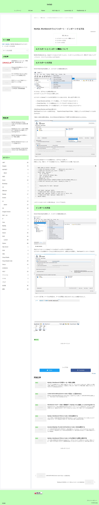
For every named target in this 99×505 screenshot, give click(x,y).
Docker (15, 197)
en (15, 201)
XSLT (15, 271)
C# (15, 187)
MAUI (16, 173)
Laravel (16, 239)
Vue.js (15, 264)
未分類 (15, 285)
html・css (15, 215)
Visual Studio (15, 257)
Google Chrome (15, 211)
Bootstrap (15, 183)
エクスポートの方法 (61, 40)
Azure (15, 180)
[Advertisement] (65, 23)
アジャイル (15, 275)
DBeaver (15, 190)
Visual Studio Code (15, 261)
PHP (15, 236)
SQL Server (15, 246)
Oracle (15, 232)
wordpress (15, 268)
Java (15, 222)
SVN (15, 250)
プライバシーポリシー (92, 500)
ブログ (15, 282)
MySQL (37, 339)
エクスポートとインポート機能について (66, 38)
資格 (15, 289)
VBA (15, 254)
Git (15, 208)
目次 (63, 35)
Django (15, 194)
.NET (15, 162)
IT (15, 218)
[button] (27, 50)
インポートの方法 (61, 42)
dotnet (16, 204)
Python (15, 243)
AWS (15, 176)
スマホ (15, 278)
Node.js (15, 229)
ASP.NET (15, 169)
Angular (15, 166)
